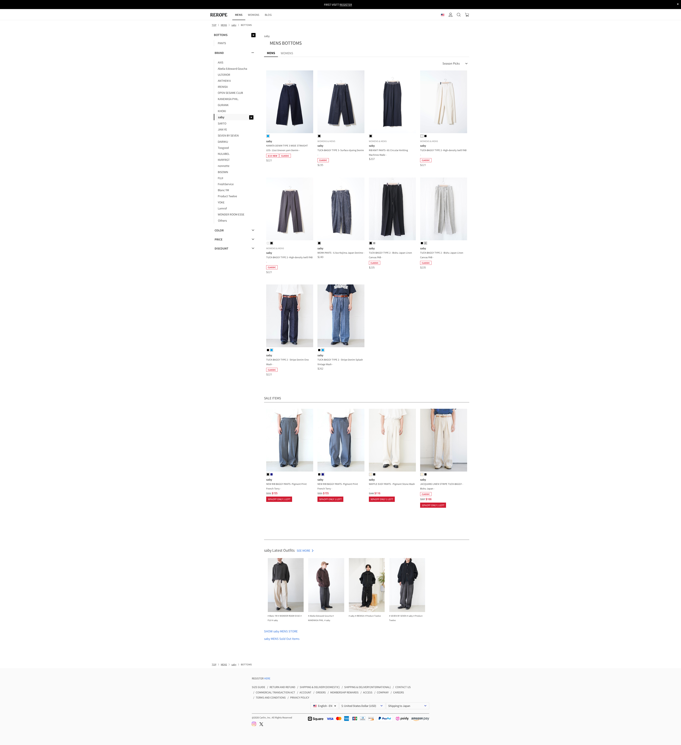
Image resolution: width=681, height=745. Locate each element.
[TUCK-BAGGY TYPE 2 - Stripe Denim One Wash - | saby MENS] (289, 316)
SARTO (222, 123)
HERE (267, 678)
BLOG (268, 14)
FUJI (220, 178)
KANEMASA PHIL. (228, 99)
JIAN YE (222, 129)
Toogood (223, 147)
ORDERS (321, 692)
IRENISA (223, 86)
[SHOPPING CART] (467, 14)
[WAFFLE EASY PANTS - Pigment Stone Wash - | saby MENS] (392, 441)
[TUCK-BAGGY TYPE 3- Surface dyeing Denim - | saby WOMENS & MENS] (340, 102)
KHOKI (222, 111)
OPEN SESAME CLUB (230, 93)
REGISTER (346, 4)
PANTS (222, 43)
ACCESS (367, 692)
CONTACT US (403, 687)
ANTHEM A (224, 80)
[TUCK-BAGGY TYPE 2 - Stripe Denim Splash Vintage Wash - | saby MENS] (340, 316)
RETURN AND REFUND (282, 687)
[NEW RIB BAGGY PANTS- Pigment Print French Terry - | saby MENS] (289, 441)
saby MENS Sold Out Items (281, 638)
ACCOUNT (305, 692)
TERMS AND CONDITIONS (271, 697)
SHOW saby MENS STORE (281, 631)
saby (267, 36)
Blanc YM (223, 190)
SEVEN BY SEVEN (228, 135)
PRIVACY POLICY (299, 697)
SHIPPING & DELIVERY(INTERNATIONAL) (367, 687)
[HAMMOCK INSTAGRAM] (254, 725)
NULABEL (223, 154)
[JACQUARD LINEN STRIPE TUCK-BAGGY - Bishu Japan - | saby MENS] (443, 441)
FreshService (226, 184)
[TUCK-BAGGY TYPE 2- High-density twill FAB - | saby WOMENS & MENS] (443, 102)
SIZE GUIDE (258, 687)
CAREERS (398, 692)
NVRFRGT (224, 160)
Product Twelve (227, 196)
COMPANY (383, 692)
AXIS (220, 62)
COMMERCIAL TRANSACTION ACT (275, 692)
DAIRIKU (223, 141)
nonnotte (223, 166)
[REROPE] (220, 14)
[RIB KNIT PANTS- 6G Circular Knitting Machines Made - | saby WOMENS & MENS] (392, 102)
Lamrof (222, 208)
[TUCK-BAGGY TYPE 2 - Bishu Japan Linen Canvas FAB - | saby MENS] (392, 209)
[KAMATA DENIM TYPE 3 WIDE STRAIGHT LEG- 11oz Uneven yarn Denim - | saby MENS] (289, 102)
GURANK (223, 105)
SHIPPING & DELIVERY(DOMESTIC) (320, 687)
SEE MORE (303, 550)
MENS (238, 14)
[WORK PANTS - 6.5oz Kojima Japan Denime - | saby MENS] (340, 209)
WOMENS (253, 14)
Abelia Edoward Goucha (232, 68)
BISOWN (223, 172)
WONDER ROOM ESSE (231, 214)
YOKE (221, 202)
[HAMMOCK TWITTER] (261, 725)
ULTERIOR (224, 74)
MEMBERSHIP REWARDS (344, 692)
